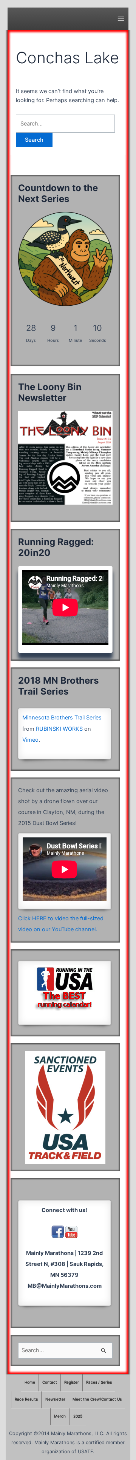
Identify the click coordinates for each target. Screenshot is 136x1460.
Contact (49, 1382)
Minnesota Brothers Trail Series (62, 717)
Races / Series (99, 1382)
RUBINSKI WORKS (59, 728)
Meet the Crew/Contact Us (97, 1399)
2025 (77, 1416)
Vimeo (30, 739)
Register (71, 1382)
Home (30, 1382)
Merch (60, 1416)
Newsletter (55, 1399)
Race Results (26, 1399)
